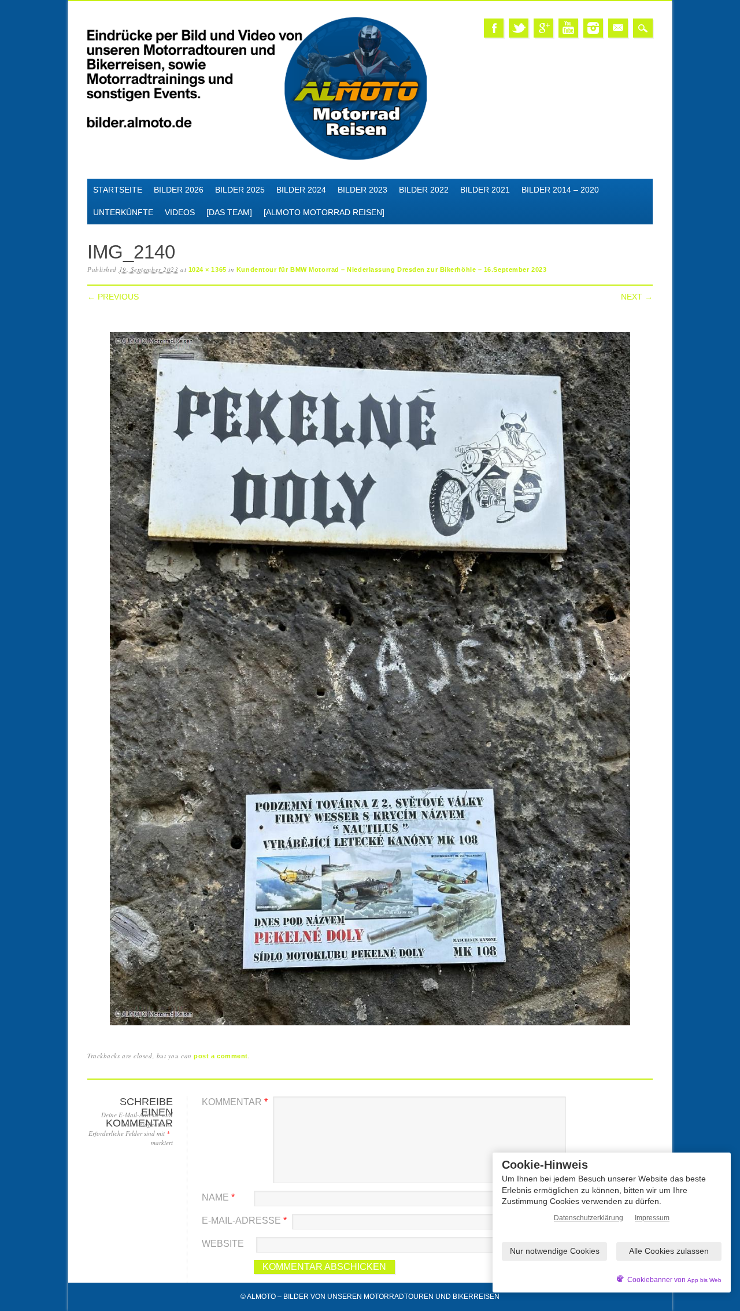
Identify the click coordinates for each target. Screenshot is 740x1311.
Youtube (568, 28)
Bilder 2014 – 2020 (560, 189)
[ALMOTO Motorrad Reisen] (324, 212)
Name (218, 1197)
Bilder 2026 (179, 189)
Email (618, 28)
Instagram (593, 28)
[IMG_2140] (370, 1025)
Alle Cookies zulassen (669, 1250)
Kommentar (235, 1102)
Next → (637, 296)
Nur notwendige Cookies (555, 1250)
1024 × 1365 (207, 269)
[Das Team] (229, 212)
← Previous (113, 296)
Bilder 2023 (362, 189)
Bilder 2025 (240, 189)
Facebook (494, 28)
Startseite (117, 189)
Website (223, 1244)
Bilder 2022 (424, 189)
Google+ (543, 28)
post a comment (221, 1056)
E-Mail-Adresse (244, 1220)
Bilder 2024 (301, 189)
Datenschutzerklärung (588, 1218)
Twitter (518, 28)
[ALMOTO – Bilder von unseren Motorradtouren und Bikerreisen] (257, 158)
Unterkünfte (123, 212)
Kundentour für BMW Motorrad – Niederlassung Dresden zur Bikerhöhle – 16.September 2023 (391, 269)
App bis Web (704, 1280)
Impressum (652, 1218)
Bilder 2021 (485, 189)
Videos (180, 212)
